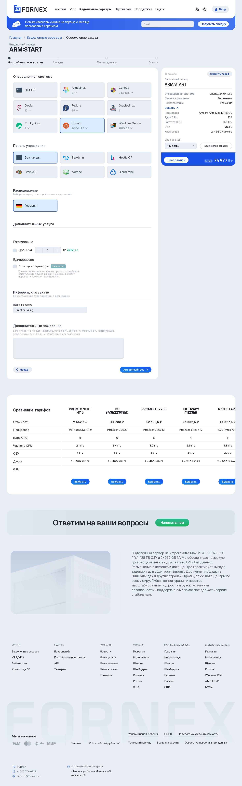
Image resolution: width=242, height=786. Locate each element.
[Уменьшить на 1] (39, 250)
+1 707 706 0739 (26, 771)
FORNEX (21, 766)
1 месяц (173, 146)
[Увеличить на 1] (57, 250)
